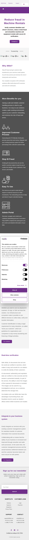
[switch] (25, 270)
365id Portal (3, 3)
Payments (10, 3)
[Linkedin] (14, 530)
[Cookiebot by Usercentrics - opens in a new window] (20, 239)
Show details (20, 285)
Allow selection (14, 295)
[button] (26, 10)
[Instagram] (17, 530)
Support (17, 3)
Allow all (14, 290)
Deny (14, 299)
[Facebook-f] (11, 530)
